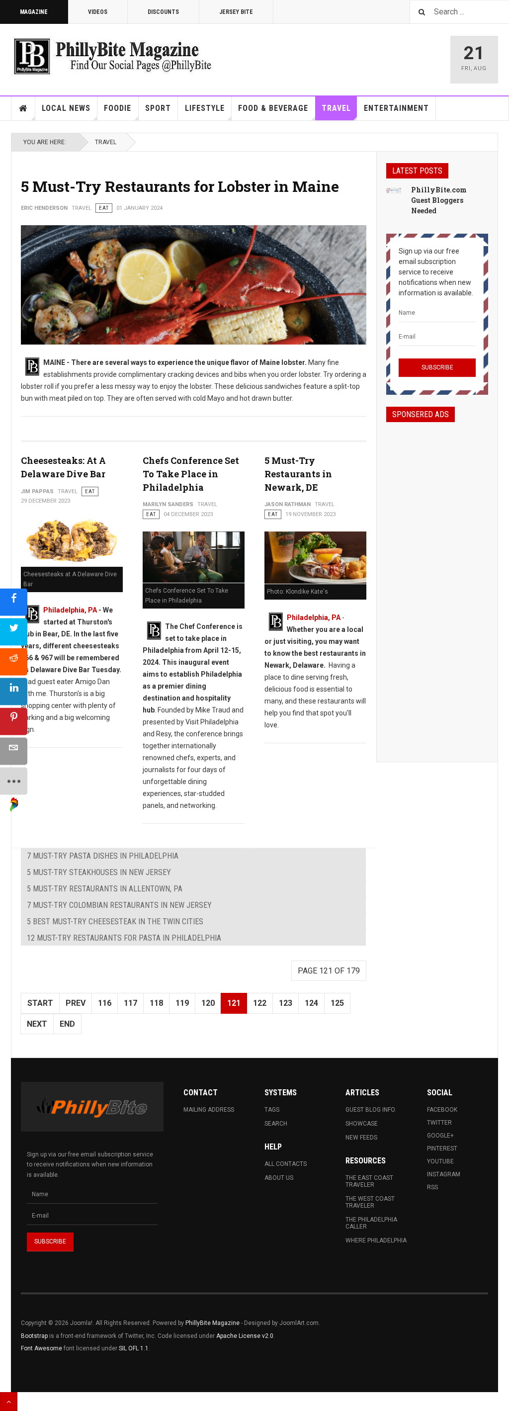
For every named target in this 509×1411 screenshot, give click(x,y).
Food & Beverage (273, 108)
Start (40, 1003)
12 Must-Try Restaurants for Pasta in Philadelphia (124, 938)
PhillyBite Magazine (212, 1323)
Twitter (439, 1122)
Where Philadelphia (376, 1240)
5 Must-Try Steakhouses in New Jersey (99, 872)
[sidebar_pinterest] (13, 721)
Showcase (361, 1123)
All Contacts (285, 1163)
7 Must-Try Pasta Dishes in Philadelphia (102, 856)
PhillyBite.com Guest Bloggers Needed (439, 200)
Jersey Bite (236, 11)
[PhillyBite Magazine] (112, 56)
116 (104, 1003)
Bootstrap (34, 1335)
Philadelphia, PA (70, 610)
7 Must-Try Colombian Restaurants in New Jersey (119, 905)
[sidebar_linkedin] (13, 692)
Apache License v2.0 (244, 1335)
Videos (97, 11)
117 (130, 1003)
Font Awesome (41, 1348)
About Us (278, 1177)
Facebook (442, 1109)
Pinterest (442, 1148)
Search (275, 1123)
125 (337, 1003)
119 (182, 1003)
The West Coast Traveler (370, 1202)
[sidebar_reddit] (13, 662)
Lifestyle (205, 108)
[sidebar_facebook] (13, 602)
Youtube (440, 1161)
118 (156, 1003)
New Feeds (361, 1137)
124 (311, 1003)
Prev (75, 1003)
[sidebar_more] (13, 781)
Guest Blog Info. (370, 1109)
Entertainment (396, 108)
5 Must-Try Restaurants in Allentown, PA (104, 888)
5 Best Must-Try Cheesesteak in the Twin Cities (115, 921)
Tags (271, 1109)
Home (23, 108)
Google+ (440, 1135)
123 (285, 1003)
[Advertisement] (437, 583)
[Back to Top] (8, 1401)
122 (259, 1003)
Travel (336, 108)
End (67, 1024)
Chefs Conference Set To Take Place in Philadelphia (191, 473)
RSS (432, 1187)
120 (208, 1003)
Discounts (163, 11)
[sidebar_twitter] (13, 632)
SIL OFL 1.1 (134, 1348)
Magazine (34, 11)
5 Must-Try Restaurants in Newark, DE (298, 473)
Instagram (443, 1174)
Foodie (117, 108)
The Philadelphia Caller (371, 1223)
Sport (158, 108)
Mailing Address (208, 1109)
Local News (66, 108)
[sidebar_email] (13, 751)
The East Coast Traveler (369, 1181)
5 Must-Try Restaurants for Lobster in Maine (180, 186)
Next (37, 1024)
